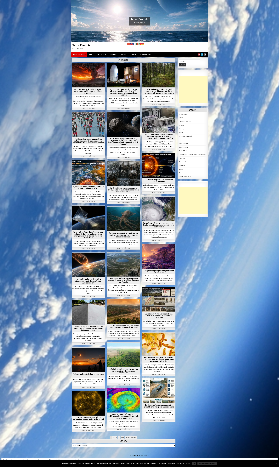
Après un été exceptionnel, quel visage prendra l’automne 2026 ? (88, 187)
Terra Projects (139, 19)
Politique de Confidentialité (207, 463)
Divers (130, 212)
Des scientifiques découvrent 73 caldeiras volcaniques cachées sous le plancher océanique (123, 416)
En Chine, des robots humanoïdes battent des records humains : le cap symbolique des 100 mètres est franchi (88, 141)
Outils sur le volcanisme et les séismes (192, 154)
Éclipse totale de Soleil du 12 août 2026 (88, 374)
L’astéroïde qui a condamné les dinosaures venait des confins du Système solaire (88, 281)
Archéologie (121, 212)
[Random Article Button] (199, 54)
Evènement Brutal (89, 68)
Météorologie (89, 165)
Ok (194, 463)
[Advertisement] (195, 89)
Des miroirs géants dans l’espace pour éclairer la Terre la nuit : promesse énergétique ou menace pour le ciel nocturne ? (88, 235)
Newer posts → (131, 437)
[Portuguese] (140, 44)
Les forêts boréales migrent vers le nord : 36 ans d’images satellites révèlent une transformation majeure (159, 91)
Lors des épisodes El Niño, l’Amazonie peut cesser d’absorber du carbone (123, 326)
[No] (276, 464)
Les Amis (182, 140)
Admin (83, 108)
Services (182, 165)
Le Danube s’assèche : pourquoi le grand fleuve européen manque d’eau (159, 406)
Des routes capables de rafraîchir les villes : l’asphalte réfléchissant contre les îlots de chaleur (88, 328)
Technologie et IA (89, 118)
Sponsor (133, 54)
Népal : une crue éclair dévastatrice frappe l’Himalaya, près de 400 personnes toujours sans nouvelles (159, 136)
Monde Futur (183, 147)
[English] (131, 44)
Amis (90, 54)
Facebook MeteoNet (145, 54)
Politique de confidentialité (139, 455)
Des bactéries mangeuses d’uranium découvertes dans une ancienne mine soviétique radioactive (159, 359)
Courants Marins (185, 121)
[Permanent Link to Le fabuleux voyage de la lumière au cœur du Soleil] (158, 165)
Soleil (160, 158)
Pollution (87, 211)
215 (122, 437)
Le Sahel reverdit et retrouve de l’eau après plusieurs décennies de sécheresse (123, 371)
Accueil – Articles (78, 54)
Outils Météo (183, 151)
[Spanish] (142, 44)
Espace (124, 68)
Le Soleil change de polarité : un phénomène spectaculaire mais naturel (88, 418)
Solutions (112, 54)
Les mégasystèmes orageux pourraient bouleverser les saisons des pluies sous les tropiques (159, 225)
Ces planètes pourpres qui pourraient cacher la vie (159, 271)
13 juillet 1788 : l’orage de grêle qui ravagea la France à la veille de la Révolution (159, 316)
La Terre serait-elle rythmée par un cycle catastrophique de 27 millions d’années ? (88, 91)
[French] (134, 44)
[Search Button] (205, 54)
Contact (123, 54)
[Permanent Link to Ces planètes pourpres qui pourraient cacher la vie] (158, 256)
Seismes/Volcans (167, 113)
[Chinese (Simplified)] (128, 44)
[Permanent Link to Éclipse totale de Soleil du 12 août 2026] (88, 360)
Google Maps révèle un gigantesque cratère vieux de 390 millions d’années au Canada (123, 280)
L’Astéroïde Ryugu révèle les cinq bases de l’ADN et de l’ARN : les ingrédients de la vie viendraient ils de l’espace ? (123, 141)
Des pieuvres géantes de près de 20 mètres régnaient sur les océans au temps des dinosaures (123, 235)
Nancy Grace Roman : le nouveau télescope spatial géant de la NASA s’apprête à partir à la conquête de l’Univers (123, 92)
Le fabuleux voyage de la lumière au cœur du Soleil (158, 180)
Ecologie (128, 348)
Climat (160, 68)
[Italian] (137, 44)
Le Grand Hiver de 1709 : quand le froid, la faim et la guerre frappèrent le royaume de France (123, 190)
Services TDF (100, 54)
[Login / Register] (202, 54)
